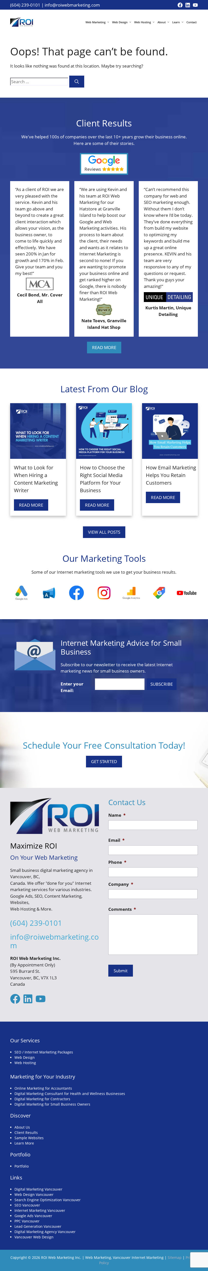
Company (120, 884)
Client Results (26, 1132)
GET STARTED (104, 761)
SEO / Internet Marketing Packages (43, 1052)
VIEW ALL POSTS (104, 532)
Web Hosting (142, 22)
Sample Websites (29, 1137)
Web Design (120, 22)
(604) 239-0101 (25, 5)
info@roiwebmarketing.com (72, 5)
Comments (122, 909)
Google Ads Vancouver (33, 1215)
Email (116, 840)
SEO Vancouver (27, 1205)
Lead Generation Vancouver (37, 1226)
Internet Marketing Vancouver (39, 1210)
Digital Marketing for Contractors (42, 1098)
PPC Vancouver (27, 1221)
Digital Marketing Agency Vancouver (45, 1231)
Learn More (24, 1143)
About (162, 22)
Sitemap (175, 1257)
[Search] (76, 82)
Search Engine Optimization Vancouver (47, 1199)
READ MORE (104, 347)
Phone (117, 862)
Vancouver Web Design (34, 1237)
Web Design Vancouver (34, 1194)
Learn (176, 22)
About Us (22, 1127)
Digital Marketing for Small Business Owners (52, 1104)
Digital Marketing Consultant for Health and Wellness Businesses (69, 1093)
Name (117, 815)
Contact (191, 22)
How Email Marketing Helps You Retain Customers (171, 475)
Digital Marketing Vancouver (38, 1189)
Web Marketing (95, 22)
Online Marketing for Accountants (43, 1088)
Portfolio (21, 1166)
